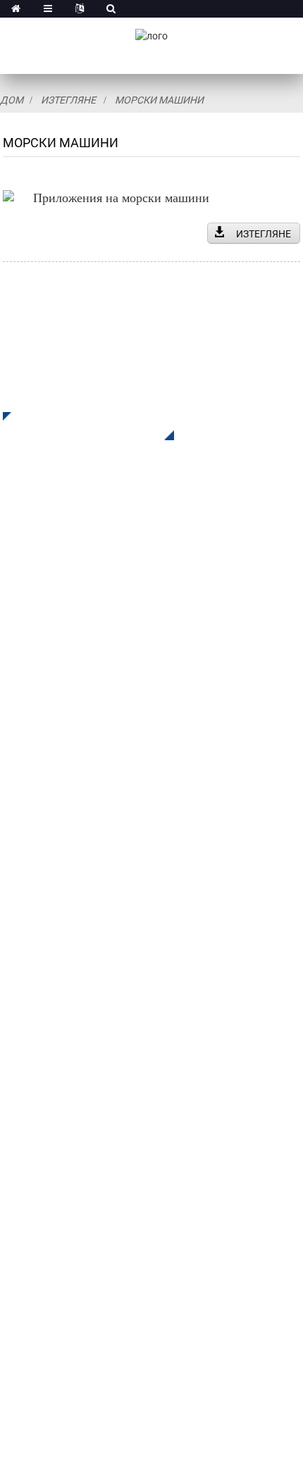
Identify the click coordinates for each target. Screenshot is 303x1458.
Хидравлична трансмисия (71, 759)
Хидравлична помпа (57, 801)
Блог (15, 1030)
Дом (11, 100)
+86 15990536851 (90, 1273)
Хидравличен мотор (56, 780)
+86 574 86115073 (79, 1244)
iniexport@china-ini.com (98, 1171)
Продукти (28, 945)
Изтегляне (68, 100)
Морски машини (159, 100)
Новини (22, 1009)
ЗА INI (18, 924)
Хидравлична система (61, 822)
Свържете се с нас (50, 1051)
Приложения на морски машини (121, 198)
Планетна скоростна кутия (73, 716)
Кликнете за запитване (78, 426)
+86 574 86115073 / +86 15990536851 (140, 1142)
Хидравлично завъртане (67, 737)
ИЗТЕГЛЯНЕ (263, 233)
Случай (22, 988)
